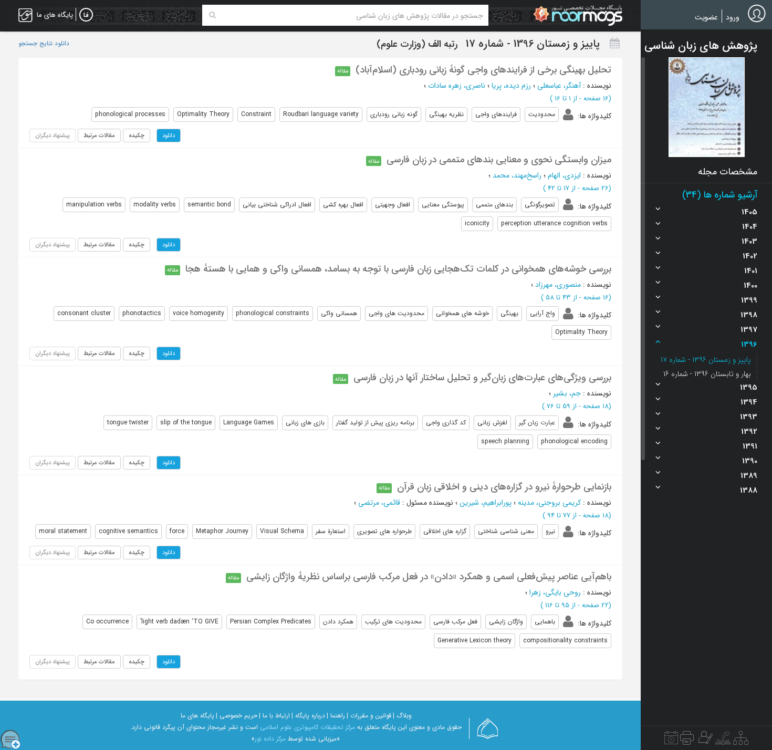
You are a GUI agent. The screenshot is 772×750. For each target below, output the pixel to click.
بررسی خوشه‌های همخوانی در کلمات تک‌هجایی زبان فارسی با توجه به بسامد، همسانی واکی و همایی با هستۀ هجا (398, 269)
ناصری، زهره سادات (456, 85)
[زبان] (86, 15)
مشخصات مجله (727, 171)
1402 (750, 256)
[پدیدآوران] (704, 740)
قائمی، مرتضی (379, 502)
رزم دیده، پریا (511, 85)
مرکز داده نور (270, 739)
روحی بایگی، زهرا (555, 592)
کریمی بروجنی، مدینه (549, 502)
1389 (748, 476)
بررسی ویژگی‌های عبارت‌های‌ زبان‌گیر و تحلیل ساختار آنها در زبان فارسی (482, 377)
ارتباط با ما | (274, 716)
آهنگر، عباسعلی (559, 85)
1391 (750, 446)
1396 (749, 344)
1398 (748, 315)
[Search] (212, 15)
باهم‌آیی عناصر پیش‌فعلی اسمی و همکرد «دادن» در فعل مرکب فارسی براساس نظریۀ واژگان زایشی (428, 576)
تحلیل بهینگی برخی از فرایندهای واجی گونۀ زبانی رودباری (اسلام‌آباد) (483, 69)
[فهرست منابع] (740, 740)
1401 (750, 271)
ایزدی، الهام (564, 175)
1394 (748, 402)
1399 (749, 300)
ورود (732, 17)
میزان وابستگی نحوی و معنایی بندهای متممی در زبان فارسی (499, 159)
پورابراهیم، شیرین (486, 502)
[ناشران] (687, 740)
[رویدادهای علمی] (671, 740)
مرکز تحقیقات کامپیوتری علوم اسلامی (307, 727)
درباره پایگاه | (308, 716)
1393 (748, 417)
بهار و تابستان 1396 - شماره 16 (707, 374)
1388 (748, 490)
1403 (749, 241)
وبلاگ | (402, 716)
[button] (707, 107)
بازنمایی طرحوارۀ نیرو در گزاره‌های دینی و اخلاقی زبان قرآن (504, 487)
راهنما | (336, 716)
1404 (749, 227)
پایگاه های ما (197, 716)
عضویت (706, 17)
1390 (749, 461)
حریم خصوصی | (236, 716)
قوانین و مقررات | (369, 716)
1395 (748, 387)
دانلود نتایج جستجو (43, 43)
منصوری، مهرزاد (558, 284)
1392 (749, 431)
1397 (748, 330)
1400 (750, 285)
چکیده (136, 135)
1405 (749, 212)
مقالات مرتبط (99, 135)
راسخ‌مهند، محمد (517, 175)
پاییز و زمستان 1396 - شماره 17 (706, 360)
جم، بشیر (567, 393)
